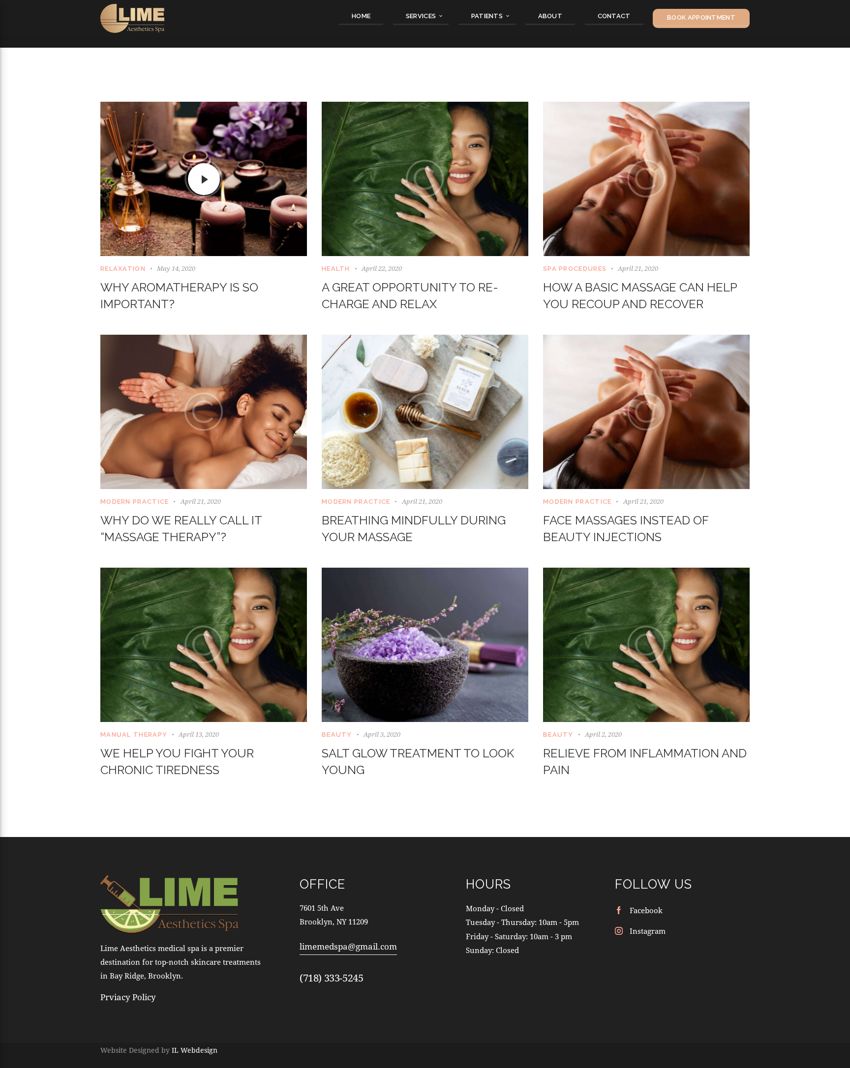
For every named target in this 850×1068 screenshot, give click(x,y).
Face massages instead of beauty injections (625, 528)
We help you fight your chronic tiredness (177, 761)
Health (336, 268)
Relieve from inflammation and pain (645, 761)
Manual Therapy (133, 734)
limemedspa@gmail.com (348, 946)
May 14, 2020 (176, 268)
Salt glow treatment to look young (418, 761)
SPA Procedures (575, 268)
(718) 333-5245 (331, 977)
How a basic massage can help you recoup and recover (640, 295)
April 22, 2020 (382, 268)
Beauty (337, 734)
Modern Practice (134, 501)
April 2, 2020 (603, 734)
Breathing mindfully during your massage (414, 528)
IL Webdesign (194, 1050)
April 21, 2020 (638, 268)
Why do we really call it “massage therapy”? (181, 528)
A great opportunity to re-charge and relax (410, 295)
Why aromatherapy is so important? (179, 295)
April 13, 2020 (199, 734)
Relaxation (123, 268)
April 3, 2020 (382, 734)
